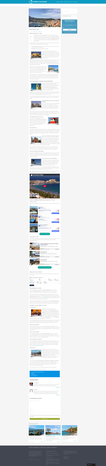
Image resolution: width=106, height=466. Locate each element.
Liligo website (47, 296)
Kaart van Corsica (68, 1)
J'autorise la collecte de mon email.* (68, 27)
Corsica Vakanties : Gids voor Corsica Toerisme (43, 447)
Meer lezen (42, 441)
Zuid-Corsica (75, 1)
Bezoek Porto (65, 436)
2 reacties (40, 31)
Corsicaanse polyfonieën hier (38, 345)
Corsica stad (35, 31)
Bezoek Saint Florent (34, 436)
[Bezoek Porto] (69, 430)
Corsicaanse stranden (59, 1)
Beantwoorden (58, 387)
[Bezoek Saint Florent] (36, 430)
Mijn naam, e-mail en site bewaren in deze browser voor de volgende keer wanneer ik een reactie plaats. (45, 416)
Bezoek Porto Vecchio (50, 436)
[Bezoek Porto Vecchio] (53, 430)
